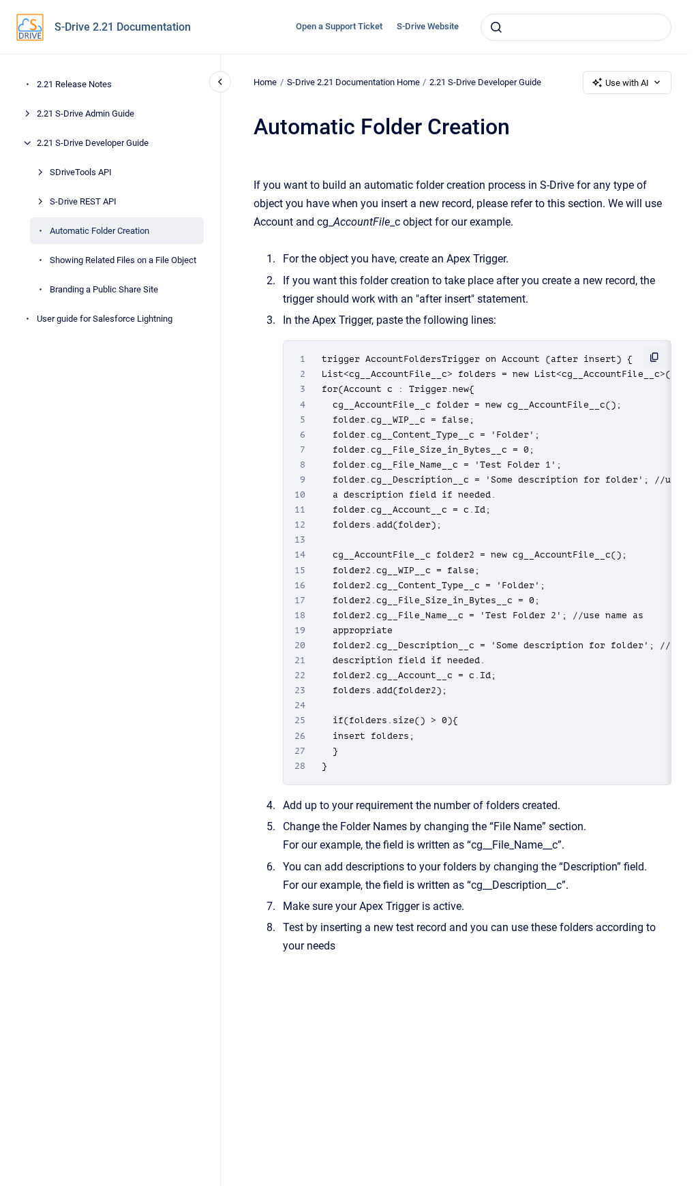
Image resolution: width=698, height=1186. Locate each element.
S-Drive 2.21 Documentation (123, 26)
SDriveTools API (81, 172)
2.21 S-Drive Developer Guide (93, 143)
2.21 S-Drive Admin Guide (85, 113)
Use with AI (627, 83)
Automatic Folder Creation (99, 231)
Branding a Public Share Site (104, 289)
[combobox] (576, 27)
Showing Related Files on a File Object (123, 260)
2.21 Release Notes (74, 84)
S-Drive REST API (83, 201)
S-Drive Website (428, 26)
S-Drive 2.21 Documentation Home (353, 82)
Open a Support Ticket (339, 26)
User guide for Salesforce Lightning (104, 319)
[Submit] (496, 27)
